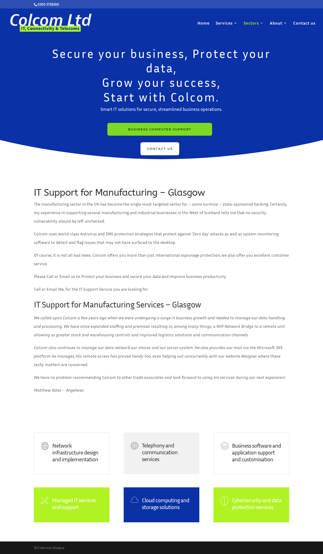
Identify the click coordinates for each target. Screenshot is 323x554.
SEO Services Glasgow (49, 548)
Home (203, 23)
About (276, 23)
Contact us (304, 23)
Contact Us (160, 149)
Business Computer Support (159, 129)
